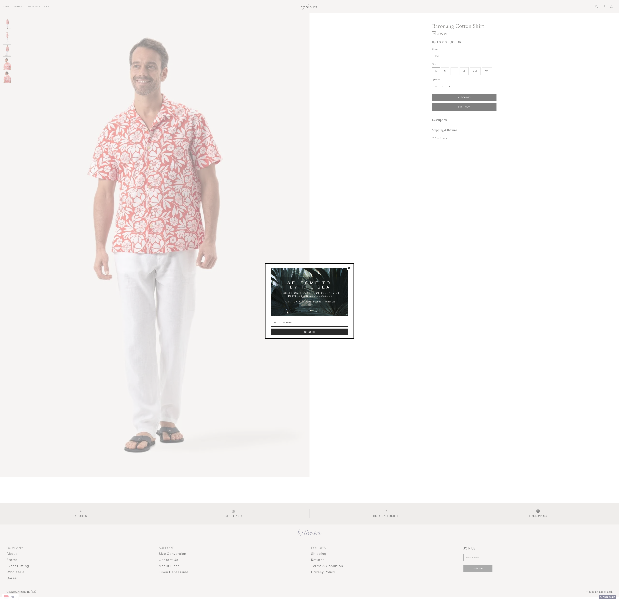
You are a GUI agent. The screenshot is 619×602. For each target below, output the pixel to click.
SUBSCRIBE (309, 331)
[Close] (349, 268)
